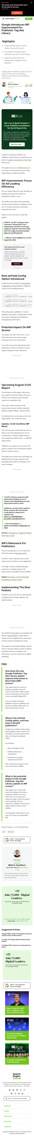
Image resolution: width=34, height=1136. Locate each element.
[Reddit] (18, 1093)
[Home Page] (12, 18)
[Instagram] (15, 1093)
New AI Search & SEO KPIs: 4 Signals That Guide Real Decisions (16, 1010)
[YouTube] (17, 1090)
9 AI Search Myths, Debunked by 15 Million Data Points (16, 1036)
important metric (21, 553)
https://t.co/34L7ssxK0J (20, 231)
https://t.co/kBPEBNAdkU (13, 517)
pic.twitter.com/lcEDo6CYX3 (14, 519)
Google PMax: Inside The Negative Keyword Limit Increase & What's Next (17, 934)
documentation (12, 636)
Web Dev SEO (10, 831)
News (4, 831)
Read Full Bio (17, 860)
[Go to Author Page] (4, 84)
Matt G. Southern (13, 84)
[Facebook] (20, 1090)
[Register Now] (17, 998)
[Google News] (9, 1090)
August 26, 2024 (10, 240)
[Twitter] (24, 1090)
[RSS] (22, 1093)
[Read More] (17, 1024)
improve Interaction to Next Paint (20, 160)
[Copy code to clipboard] (30, 296)
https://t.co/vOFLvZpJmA (13, 233)
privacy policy (11, 921)
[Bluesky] (11, 1093)
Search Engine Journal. (16, 1131)
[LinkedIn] (13, 1090)
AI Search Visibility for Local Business (16, 1061)
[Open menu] (3, 18)
